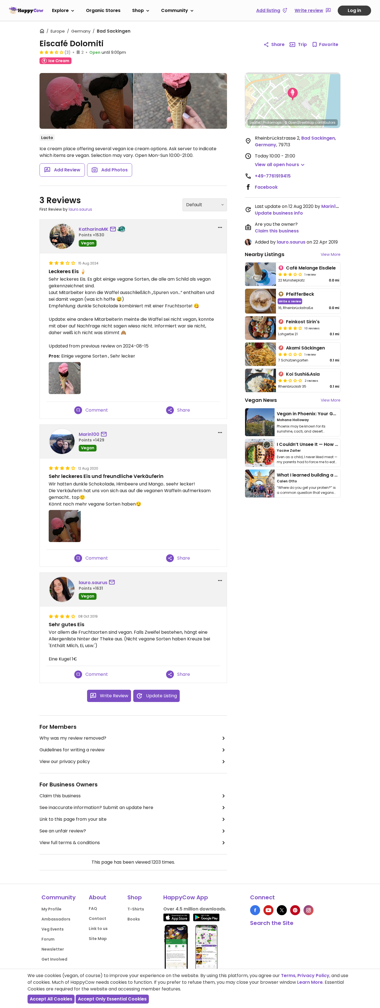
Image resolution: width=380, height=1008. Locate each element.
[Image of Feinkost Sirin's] (260, 328)
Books (133, 919)
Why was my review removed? (73, 738)
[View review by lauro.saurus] (62, 589)
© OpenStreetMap (299, 122)
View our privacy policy (65, 761)
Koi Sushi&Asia (303, 374)
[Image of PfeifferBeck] (260, 301)
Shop (138, 10)
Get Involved (54, 959)
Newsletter (52, 949)
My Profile (51, 909)
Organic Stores (103, 10)
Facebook (266, 187)
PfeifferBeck (300, 294)
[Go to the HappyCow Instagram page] (308, 910)
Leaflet (255, 122)
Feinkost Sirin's (303, 322)
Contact (97, 918)
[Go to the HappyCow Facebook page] (255, 910)
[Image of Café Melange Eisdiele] (260, 274)
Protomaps (272, 122)
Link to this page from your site (73, 819)
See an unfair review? (63, 831)
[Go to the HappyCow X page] (282, 910)
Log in (354, 10)
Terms (288, 975)
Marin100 (89, 434)
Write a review (290, 301)
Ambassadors (55, 919)
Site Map (98, 938)
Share (278, 44)
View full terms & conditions (70, 842)
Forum (48, 939)
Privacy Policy (313, 975)
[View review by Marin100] (62, 441)
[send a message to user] (114, 229)
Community (174, 10)
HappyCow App (185, 897)
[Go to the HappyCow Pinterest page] (295, 910)
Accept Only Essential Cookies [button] (112, 999)
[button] (293, 94)
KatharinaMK (93, 229)
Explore (60, 10)
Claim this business (60, 796)
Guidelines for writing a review (72, 750)
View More (330, 254)
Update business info (279, 213)
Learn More (310, 982)
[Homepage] (26, 10)
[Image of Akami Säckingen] (260, 354)
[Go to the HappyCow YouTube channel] (268, 910)
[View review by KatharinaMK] (62, 236)
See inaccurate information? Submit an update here (96, 807)
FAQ (93, 908)
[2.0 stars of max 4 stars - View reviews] (290, 354)
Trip (302, 44)
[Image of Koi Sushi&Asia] (260, 380)
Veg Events (52, 929)
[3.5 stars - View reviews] (51, 52)
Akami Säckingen (305, 348)
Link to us (98, 928)
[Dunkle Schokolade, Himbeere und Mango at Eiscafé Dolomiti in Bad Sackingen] (86, 101)
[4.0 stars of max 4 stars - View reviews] (290, 328)
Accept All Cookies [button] (51, 999)
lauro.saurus (80, 209)
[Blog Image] (260, 422)
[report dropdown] (220, 227)
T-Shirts (135, 909)
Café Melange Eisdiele (311, 268)
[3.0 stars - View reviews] (290, 274)
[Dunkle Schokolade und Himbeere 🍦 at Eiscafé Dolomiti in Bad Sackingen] (180, 101)
